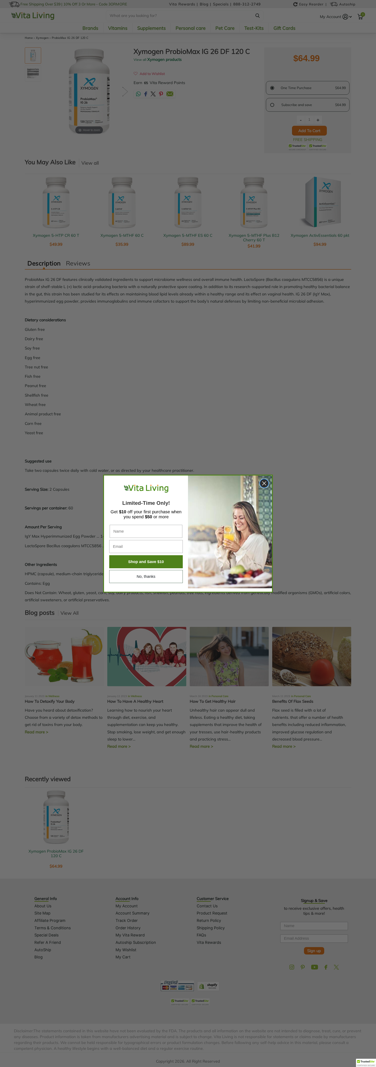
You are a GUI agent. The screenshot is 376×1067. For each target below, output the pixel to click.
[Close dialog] (264, 483)
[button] (366, 1063)
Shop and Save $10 (146, 562)
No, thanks (146, 576)
